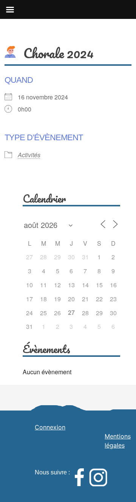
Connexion (50, 427)
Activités (29, 154)
